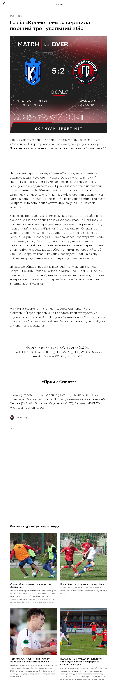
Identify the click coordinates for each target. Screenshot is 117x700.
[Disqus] (58, 474)
